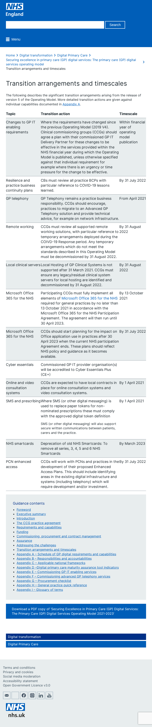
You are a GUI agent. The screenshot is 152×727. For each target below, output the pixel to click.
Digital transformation (36, 55)
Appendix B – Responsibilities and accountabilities (54, 558)
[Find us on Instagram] (32, 698)
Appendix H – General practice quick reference (52, 585)
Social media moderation (21, 676)
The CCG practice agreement (39, 523)
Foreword (24, 510)
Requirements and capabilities (39, 527)
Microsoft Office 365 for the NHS (90, 298)
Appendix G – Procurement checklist (44, 581)
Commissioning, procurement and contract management (59, 536)
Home (10, 55)
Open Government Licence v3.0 (26, 685)
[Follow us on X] (15, 698)
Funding (22, 532)
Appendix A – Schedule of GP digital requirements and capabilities (66, 554)
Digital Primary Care (72, 55)
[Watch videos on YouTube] (49, 698)
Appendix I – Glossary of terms (40, 590)
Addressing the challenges (36, 545)
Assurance (24, 541)
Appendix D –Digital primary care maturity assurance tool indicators (68, 567)
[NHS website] (15, 716)
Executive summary (31, 514)
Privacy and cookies (18, 672)
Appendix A (71, 104)
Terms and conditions (19, 668)
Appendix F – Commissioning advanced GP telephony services (63, 576)
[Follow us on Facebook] (24, 698)
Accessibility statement (20, 681)
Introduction (26, 518)
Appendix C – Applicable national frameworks (51, 563)
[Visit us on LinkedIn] (41, 698)
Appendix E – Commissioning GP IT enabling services (56, 572)
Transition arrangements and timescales (46, 550)
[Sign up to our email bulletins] (6, 698)
